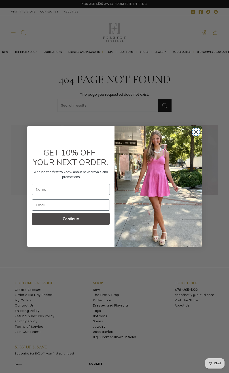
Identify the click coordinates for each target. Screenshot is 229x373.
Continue (71, 219)
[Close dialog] (196, 132)
